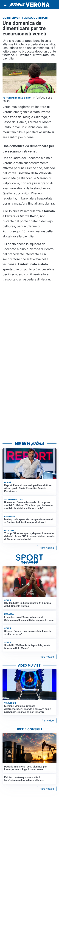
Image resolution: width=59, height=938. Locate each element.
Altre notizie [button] (47, 547)
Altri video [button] (48, 720)
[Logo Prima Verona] (29, 4)
